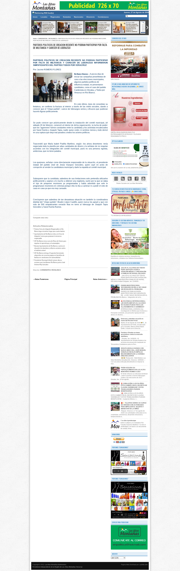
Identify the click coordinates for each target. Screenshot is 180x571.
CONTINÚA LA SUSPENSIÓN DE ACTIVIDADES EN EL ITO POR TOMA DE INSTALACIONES (110, 28)
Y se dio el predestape (128, 420)
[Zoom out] (114, 471)
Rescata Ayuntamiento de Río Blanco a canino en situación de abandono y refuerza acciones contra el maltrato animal (49, 248)
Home (35, 38)
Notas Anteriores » (100, 279)
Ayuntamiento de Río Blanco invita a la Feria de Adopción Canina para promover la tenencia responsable (49, 236)
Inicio (35, 17)
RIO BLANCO (52, 38)
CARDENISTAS (42, 38)
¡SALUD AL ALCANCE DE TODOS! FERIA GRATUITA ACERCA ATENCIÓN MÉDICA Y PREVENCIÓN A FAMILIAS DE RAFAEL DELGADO (133, 270)
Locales (44, 17)
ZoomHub (140, 472)
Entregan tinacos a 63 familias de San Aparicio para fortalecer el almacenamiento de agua (54, 28)
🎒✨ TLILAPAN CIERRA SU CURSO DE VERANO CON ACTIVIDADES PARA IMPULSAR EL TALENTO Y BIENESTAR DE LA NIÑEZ (133, 406)
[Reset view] (122, 471)
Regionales (55, 17)
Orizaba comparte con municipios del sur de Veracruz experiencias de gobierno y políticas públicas (82, 28)
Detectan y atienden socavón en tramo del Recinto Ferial (132, 320)
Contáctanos (103, 17)
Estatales (67, 17)
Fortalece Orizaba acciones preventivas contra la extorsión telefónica (132, 334)
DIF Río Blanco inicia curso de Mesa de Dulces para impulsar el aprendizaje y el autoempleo (50, 242)
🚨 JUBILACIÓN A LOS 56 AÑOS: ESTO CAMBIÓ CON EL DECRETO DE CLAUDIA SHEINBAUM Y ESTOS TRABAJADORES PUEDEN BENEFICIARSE (134, 387)
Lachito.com (143, 564)
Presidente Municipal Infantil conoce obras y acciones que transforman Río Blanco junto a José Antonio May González (49, 262)
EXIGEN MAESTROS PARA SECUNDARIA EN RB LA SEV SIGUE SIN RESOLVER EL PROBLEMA (133, 287)
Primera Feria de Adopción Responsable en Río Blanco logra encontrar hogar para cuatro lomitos (49, 230)
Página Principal (71, 279)
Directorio (90, 17)
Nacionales (78, 17)
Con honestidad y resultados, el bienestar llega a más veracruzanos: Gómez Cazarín (138, 27)
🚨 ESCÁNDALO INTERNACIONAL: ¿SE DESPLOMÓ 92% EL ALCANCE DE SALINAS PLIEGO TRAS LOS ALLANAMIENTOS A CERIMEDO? (133, 304)
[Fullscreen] (125, 471)
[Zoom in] (118, 471)
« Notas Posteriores (41, 279)
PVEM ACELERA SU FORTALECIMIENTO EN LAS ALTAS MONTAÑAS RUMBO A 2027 (133, 369)
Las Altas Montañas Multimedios (55, 564)
